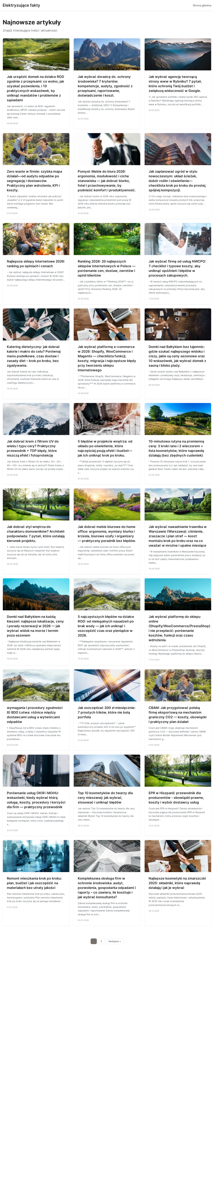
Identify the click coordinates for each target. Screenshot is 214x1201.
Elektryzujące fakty (21, 5)
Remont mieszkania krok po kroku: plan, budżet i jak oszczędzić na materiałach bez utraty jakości (34, 883)
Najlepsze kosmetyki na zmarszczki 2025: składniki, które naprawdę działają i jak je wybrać (177, 883)
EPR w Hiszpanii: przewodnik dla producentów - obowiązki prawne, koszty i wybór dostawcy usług (176, 797)
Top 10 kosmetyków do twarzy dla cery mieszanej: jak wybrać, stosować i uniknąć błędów (105, 797)
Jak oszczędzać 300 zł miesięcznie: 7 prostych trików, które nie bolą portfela (106, 712)
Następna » (115, 941)
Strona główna (202, 5)
